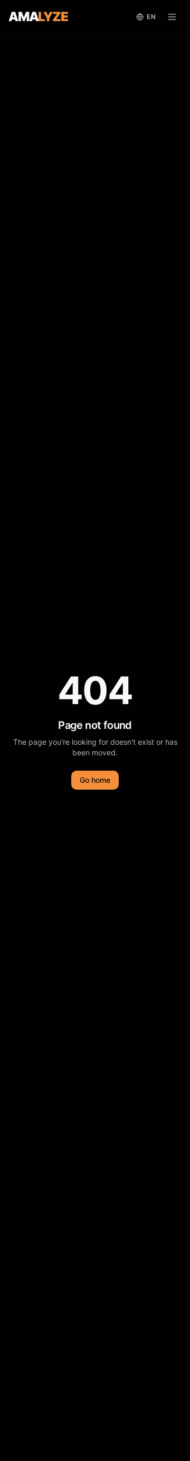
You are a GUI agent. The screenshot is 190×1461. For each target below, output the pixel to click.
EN (151, 17)
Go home (95, 779)
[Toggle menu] (172, 16)
